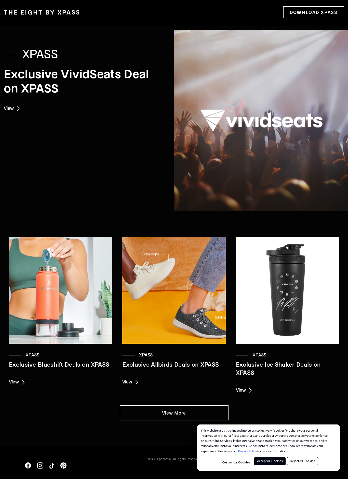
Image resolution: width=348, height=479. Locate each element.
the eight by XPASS (42, 12)
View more (174, 413)
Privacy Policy (247, 451)
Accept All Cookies (270, 461)
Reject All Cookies (302, 461)
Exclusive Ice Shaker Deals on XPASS (278, 368)
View (10, 108)
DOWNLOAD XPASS (314, 12)
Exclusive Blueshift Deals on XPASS (59, 364)
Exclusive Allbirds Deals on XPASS (170, 364)
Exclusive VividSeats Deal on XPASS (76, 80)
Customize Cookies (236, 462)
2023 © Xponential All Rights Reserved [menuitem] (173, 459)
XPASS (40, 53)
